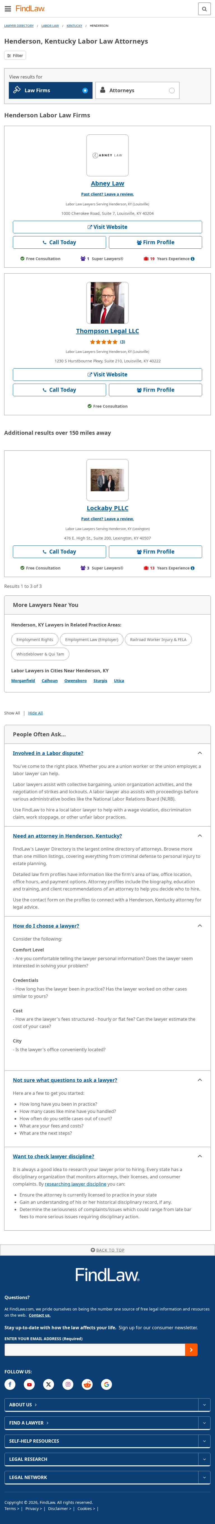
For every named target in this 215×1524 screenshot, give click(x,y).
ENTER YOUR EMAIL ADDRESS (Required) (43, 1338)
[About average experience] (193, 259)
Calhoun (50, 680)
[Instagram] (67, 1384)
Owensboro (75, 680)
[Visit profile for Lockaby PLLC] (107, 480)
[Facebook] (9, 1384)
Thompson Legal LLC (107, 330)
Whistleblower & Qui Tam (40, 654)
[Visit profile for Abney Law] (107, 155)
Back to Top (110, 1250)
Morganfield (23, 680)
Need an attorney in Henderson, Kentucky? (67, 835)
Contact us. (40, 1315)
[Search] (204, 9)
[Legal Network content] (204, 1477)
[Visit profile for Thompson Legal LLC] (107, 303)
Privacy (32, 1508)
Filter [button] (17, 55)
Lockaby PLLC (107, 508)
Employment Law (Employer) (91, 639)
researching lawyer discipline (75, 1184)
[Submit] (191, 1349)
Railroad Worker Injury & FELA (158, 639)
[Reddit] (87, 1384)
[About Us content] (204, 1405)
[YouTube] (29, 1384)
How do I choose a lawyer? (46, 925)
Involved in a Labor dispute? (48, 753)
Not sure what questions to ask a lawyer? (65, 1080)
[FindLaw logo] (32, 9)
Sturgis (100, 680)
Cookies (85, 1508)
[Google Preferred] (106, 1384)
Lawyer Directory (19, 25)
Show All (12, 713)
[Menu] (7, 8)
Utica (119, 680)
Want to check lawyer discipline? (53, 1156)
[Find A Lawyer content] (204, 1423)
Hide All (35, 713)
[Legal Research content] (204, 1459)
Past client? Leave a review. (107, 194)
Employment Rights (35, 639)
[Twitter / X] (48, 1384)
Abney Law (107, 183)
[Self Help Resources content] (204, 1441)
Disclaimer (58, 1508)
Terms (10, 1508)
